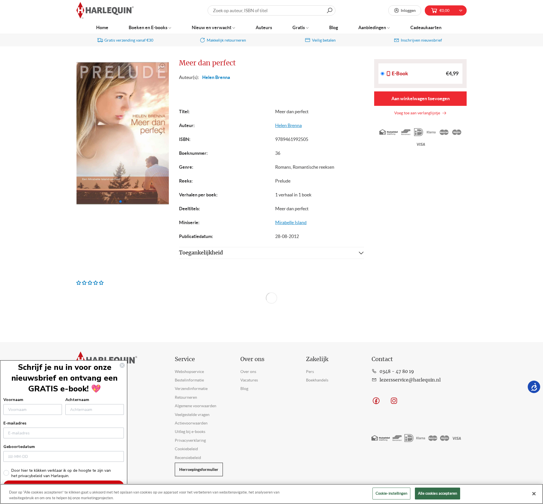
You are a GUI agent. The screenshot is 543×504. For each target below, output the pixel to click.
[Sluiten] (534, 493)
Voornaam (13, 399)
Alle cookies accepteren (437, 493)
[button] (162, 133)
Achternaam (77, 399)
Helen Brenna (216, 77)
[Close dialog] (122, 365)
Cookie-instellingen (391, 493)
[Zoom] (162, 67)
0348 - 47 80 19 (397, 371)
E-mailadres (14, 423)
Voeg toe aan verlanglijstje (418, 113)
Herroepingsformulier (198, 469)
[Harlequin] (105, 10)
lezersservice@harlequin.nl (410, 380)
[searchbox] (271, 10)
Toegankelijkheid (201, 253)
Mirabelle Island (291, 222)
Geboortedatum (19, 446)
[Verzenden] (329, 10)
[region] (271, 494)
